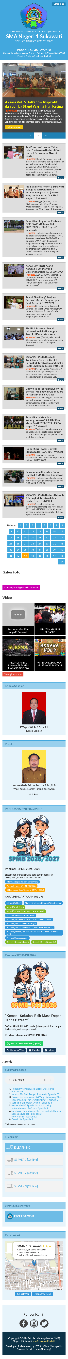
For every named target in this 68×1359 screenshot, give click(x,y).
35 (25, 549)
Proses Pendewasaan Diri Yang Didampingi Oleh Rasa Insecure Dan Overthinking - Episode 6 (37, 1098)
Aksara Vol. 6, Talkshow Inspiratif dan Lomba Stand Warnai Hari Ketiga (34, 104)
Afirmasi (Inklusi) (14, 903)
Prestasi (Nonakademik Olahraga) (21, 923)
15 (54, 531)
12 (32, 531)
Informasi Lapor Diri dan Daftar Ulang (22, 882)
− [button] (9, 1250)
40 (61, 549)
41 (10, 555)
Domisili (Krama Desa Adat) (44, 942)
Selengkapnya (14, 127)
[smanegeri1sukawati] (23, 1326)
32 (61, 543)
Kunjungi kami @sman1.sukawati (21, 587)
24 (61, 537)
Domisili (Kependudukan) (18, 942)
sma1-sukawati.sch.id (44, 1341)
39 (54, 549)
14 (47, 531)
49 (61, 561)
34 (18, 549)
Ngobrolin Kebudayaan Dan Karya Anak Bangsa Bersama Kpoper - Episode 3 (36, 1112)
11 (25, 531)
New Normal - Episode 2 (24, 1116)
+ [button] (9, 1245)
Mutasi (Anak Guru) (15, 907)
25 (10, 543)
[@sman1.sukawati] (34, 1326)
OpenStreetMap (45, 1288)
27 (25, 543)
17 (10, 537)
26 (18, 543)
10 (18, 531)
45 (39, 555)
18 (18, 537)
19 (25, 537)
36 (32, 549)
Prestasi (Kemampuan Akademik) (21, 915)
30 (47, 543)
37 (39, 549)
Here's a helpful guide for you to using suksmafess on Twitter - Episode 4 (31, 1107)
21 (39, 537)
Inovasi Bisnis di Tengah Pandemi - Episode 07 (35, 1094)
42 (18, 555)
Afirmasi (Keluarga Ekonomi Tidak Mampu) (43, 903)
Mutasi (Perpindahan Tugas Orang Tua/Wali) (26, 911)
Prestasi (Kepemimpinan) (17, 938)
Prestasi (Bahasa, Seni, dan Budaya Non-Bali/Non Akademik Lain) (32, 933)
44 (32, 555)
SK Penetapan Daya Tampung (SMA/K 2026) (25, 890)
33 (10, 549)
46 (47, 555)
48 (61, 555)
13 (39, 531)
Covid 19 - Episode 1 (22, 1119)
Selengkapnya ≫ (13, 674)
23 (54, 537)
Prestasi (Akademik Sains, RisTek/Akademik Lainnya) (29, 919)
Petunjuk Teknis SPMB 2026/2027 (21, 886)
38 (47, 549)
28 (32, 543)
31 (54, 543)
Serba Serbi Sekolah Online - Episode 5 (32, 1102)
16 (61, 531)
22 (47, 537)
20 (32, 537)
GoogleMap (23, 1294)
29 (39, 543)
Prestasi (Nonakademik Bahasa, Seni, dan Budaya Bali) (30, 928)
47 (54, 555)
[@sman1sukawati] (44, 1326)
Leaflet (33, 1288)
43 (25, 555)
